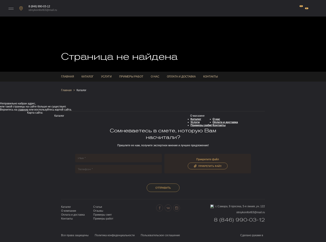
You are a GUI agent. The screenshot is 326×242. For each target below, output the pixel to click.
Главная (67, 76)
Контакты (210, 76)
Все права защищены (75, 235)
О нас (155, 76)
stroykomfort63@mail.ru (43, 10)
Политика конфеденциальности (115, 235)
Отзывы (98, 210)
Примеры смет (102, 214)
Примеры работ (131, 76)
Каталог (88, 76)
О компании (68, 210)
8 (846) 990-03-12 (39, 6)
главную (23, 109)
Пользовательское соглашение (160, 235)
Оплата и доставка (181, 76)
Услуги (106, 76)
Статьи (97, 206)
